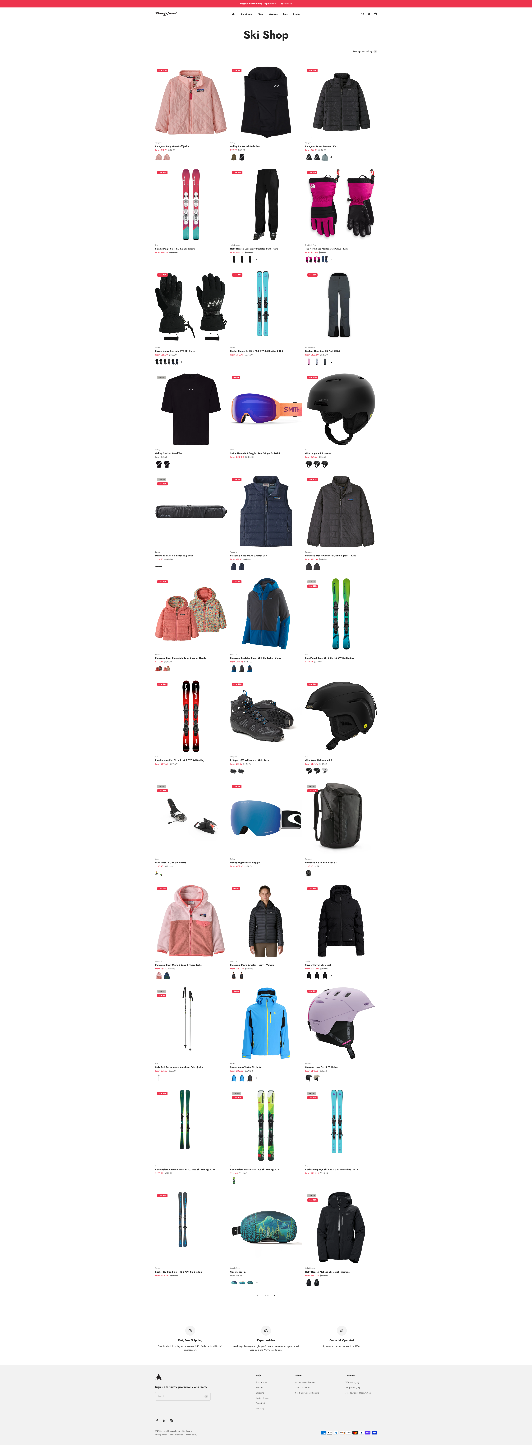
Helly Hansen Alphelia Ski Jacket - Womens (327, 1271)
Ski (233, 13)
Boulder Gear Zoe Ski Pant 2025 (322, 351)
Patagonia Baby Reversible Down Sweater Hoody (180, 658)
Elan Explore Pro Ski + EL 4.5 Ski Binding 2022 (255, 1169)
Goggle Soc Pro (238, 1271)
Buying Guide (262, 1398)
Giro (306, 450)
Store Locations (302, 1387)
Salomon (308, 1063)
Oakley (232, 143)
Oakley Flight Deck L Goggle (245, 862)
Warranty (260, 1408)
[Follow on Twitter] (164, 1421)
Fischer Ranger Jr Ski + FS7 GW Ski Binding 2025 (331, 1169)
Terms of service (176, 1434)
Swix (156, 1063)
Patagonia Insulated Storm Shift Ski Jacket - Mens (255, 658)
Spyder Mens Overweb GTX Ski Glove (175, 351)
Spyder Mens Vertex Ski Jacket (246, 1067)
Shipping (260, 1392)
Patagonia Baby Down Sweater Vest (248, 555)
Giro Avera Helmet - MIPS (318, 760)
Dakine (157, 552)
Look (156, 859)
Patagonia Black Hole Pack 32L (321, 862)
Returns (259, 1387)
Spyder (157, 347)
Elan (156, 245)
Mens (260, 13)
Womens (273, 13)
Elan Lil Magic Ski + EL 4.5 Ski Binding (175, 248)
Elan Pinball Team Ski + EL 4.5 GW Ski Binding (329, 658)
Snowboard (246, 13)
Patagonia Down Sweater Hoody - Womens (252, 964)
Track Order (261, 1382)
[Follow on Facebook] (157, 1421)
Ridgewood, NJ (353, 1387)
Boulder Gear (310, 347)
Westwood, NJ (352, 1382)
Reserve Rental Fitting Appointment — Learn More (266, 3)
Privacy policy (161, 1434)
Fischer (232, 347)
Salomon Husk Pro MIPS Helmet (321, 1067)
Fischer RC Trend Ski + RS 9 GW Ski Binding (178, 1271)
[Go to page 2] (274, 1295)
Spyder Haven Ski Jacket (318, 964)
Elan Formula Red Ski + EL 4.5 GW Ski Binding (179, 760)
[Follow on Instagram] (171, 1421)
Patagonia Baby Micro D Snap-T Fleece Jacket (178, 964)
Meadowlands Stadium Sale (358, 1392)
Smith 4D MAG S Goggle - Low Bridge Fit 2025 (255, 453)
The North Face (310, 245)
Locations (350, 1375)
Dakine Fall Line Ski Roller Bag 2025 (174, 555)
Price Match (261, 1403)
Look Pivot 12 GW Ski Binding (170, 862)
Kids (285, 13)
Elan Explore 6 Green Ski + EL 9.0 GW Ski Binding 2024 (185, 1169)
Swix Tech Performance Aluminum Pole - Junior (179, 1067)
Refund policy (191, 1434)
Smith (232, 450)
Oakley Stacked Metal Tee (168, 453)
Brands (296, 13)
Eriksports (233, 756)
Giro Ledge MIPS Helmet (318, 453)
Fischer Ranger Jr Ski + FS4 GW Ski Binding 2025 (256, 351)
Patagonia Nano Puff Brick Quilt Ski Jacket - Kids (330, 555)
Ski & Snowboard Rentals (307, 1392)
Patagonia (158, 143)
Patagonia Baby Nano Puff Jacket (172, 146)
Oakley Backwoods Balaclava (245, 146)
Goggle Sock (235, 1268)
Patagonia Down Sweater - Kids (321, 146)
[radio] (159, 157)
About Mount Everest (305, 1382)
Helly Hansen (235, 245)
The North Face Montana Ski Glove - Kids (326, 248)
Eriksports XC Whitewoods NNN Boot (249, 760)
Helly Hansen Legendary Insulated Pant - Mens (254, 248)
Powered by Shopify (183, 1431)
